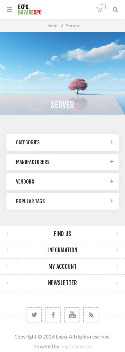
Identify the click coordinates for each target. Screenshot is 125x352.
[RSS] (90, 314)
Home (52, 25)
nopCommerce (76, 346)
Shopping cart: (103, 7)
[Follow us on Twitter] (34, 314)
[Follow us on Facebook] (53, 314)
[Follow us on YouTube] (71, 314)
